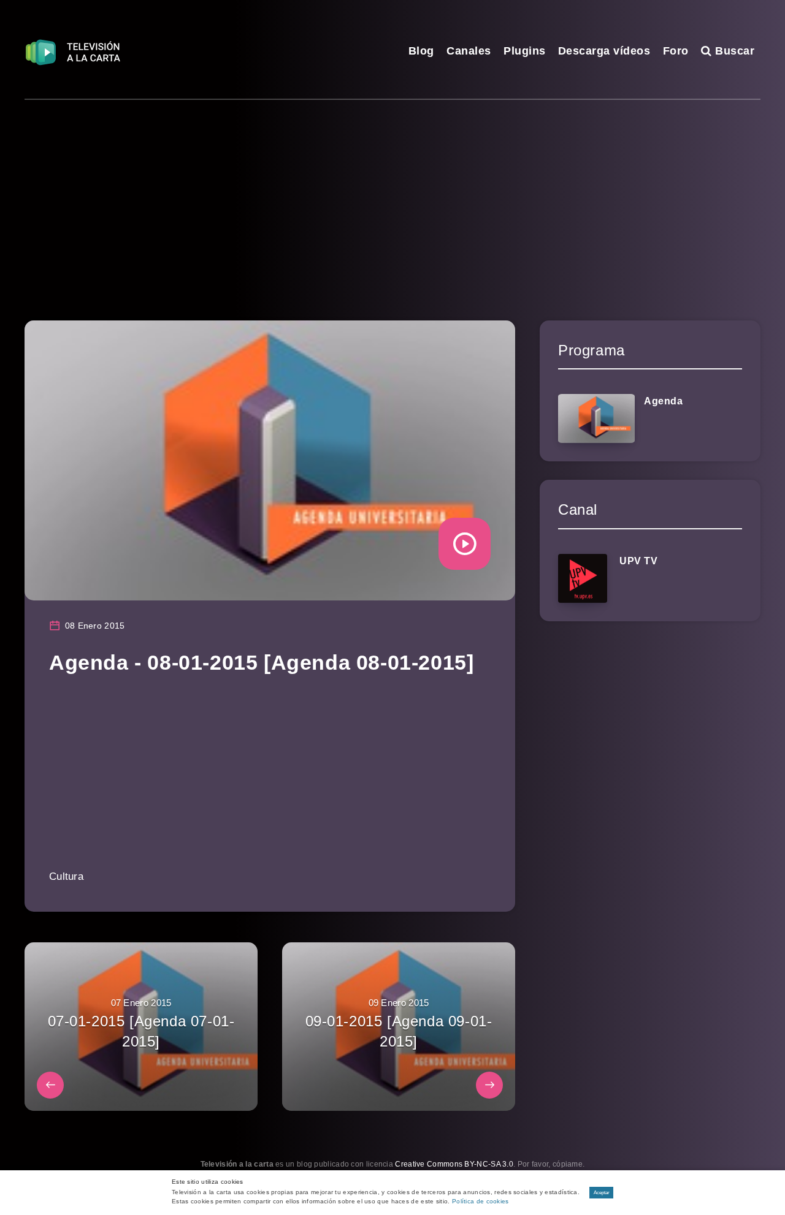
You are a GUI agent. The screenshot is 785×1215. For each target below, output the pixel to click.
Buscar (733, 51)
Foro (676, 51)
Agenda (663, 401)
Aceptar (602, 1192)
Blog (421, 51)
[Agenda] (596, 418)
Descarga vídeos (604, 51)
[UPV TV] (582, 578)
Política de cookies (480, 1201)
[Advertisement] (392, 192)
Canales (468, 51)
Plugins (525, 51)
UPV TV (638, 561)
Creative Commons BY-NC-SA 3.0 (454, 1164)
